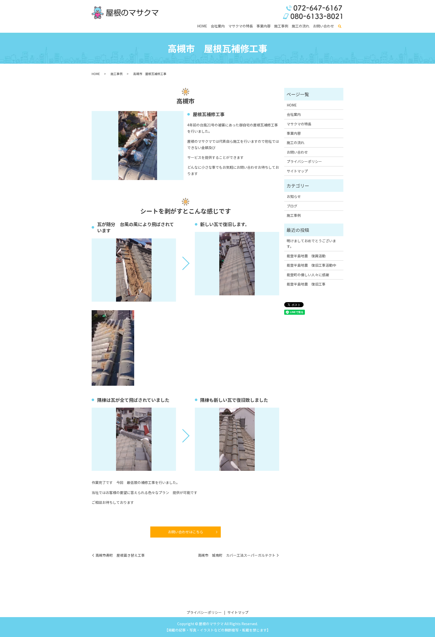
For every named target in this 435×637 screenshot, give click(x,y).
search (339, 26)
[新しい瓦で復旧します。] (237, 263)
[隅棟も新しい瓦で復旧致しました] (237, 439)
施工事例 (281, 25)
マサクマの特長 (240, 25)
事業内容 (264, 25)
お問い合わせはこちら (185, 531)
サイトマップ (297, 170)
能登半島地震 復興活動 (306, 255)
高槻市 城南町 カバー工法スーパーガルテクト (236, 555)
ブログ (292, 205)
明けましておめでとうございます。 (311, 243)
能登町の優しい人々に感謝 (308, 274)
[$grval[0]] (134, 270)
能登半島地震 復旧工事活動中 (311, 265)
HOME (202, 25)
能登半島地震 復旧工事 (306, 284)
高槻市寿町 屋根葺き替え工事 (120, 555)
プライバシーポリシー (304, 161)
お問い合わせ (323, 25)
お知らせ (294, 196)
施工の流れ (300, 25)
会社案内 (218, 25)
